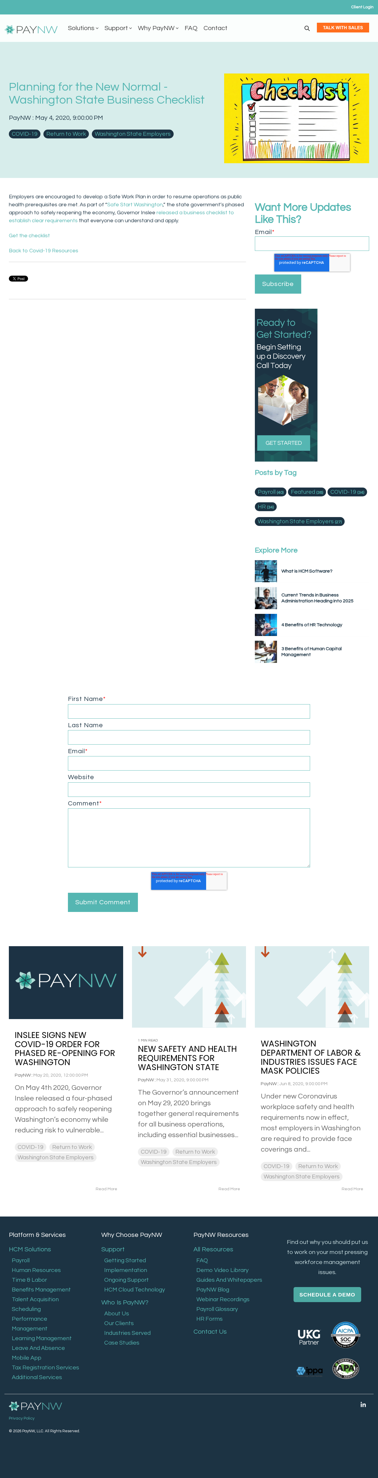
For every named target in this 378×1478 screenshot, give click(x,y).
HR (266, 507)
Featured (307, 492)
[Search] (307, 28)
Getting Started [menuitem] (125, 1260)
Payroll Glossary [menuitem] (217, 1309)
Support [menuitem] (113, 1249)
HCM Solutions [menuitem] (30, 1249)
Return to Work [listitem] (72, 1147)
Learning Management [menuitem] (42, 1338)
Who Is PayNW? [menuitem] (125, 1302)
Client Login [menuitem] (362, 7)
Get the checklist (29, 235)
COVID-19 (25, 134)
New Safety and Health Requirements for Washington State (187, 1058)
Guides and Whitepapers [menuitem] (229, 1280)
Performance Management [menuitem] (30, 1324)
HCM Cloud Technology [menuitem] (134, 1290)
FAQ (191, 28)
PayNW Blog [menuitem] (212, 1290)
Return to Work (66, 134)
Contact (215, 28)
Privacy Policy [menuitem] (22, 1418)
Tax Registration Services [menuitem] (45, 1368)
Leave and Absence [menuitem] (38, 1348)
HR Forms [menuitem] (209, 1319)
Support (116, 28)
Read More (106, 1189)
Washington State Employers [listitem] (56, 1157)
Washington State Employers (133, 134)
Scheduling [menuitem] (26, 1309)
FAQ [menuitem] (202, 1260)
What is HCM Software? (307, 571)
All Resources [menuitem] (213, 1249)
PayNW (20, 118)
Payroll (271, 492)
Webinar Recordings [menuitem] (223, 1299)
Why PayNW (156, 28)
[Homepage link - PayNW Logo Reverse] (35, 1406)
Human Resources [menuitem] (36, 1270)
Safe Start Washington (135, 204)
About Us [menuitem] (116, 1314)
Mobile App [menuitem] (26, 1358)
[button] (363, 1404)
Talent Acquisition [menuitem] (35, 1299)
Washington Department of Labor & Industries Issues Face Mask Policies (311, 1057)
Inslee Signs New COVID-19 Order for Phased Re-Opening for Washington (65, 1048)
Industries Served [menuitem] (127, 1333)
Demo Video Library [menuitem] (222, 1270)
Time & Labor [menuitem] (29, 1280)
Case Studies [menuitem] (121, 1343)
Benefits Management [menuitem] (41, 1290)
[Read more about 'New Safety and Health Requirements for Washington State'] (189, 987)
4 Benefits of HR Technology (311, 624)
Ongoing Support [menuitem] (126, 1280)
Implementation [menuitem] (125, 1270)
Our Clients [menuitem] (119, 1323)
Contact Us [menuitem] (210, 1331)
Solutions (81, 28)
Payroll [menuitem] (21, 1260)
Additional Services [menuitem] (37, 1377)
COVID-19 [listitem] (30, 1147)
